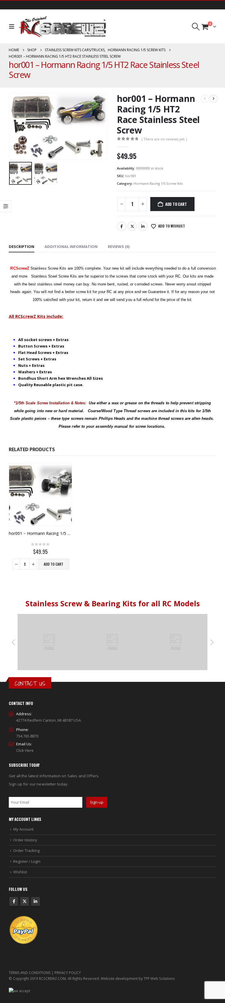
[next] (213, 99)
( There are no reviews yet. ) (164, 139)
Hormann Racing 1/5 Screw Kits (158, 183)
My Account (23, 829)
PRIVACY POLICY (67, 972)
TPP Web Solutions (159, 978)
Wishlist (20, 871)
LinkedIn (143, 226)
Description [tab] (21, 246)
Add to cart (176, 204)
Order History (25, 840)
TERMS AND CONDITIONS (30, 972)
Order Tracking (26, 850)
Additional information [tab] (71, 246)
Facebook (121, 226)
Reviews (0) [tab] (118, 246)
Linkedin (35, 901)
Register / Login (26, 861)
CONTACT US (30, 683)
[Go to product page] (40, 494)
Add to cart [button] (53, 564)
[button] (13, 27)
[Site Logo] (62, 26)
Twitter (132, 226)
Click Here (25, 750)
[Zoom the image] (49, 617)
